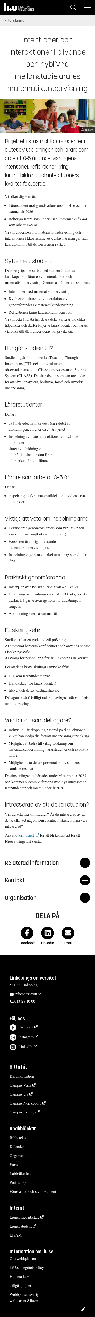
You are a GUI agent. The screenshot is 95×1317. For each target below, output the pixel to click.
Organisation (21, 897)
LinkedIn (26, 1046)
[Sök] (73, 7)
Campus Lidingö (23, 1111)
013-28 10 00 (24, 1000)
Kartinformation (22, 1076)
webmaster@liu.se (24, 1300)
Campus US (19, 1093)
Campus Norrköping (25, 1102)
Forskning (16, 20)
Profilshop (18, 1182)
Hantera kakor (21, 1276)
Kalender (17, 1146)
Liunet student (21, 1226)
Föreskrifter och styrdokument (33, 1191)
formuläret (26, 835)
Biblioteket (18, 1137)
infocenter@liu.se (27, 993)
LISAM (16, 1235)
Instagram (26, 1036)
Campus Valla (20, 1085)
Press (14, 1164)
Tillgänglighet (20, 1285)
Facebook (26, 1026)
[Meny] (87, 7)
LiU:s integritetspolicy (27, 1267)
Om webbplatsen (23, 1258)
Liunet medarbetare (24, 1217)
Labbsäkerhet (20, 1173)
